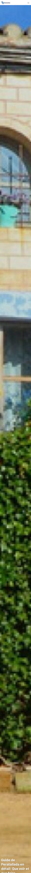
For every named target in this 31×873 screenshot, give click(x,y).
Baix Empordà (10, 855)
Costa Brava (4, 855)
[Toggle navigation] (28, 2)
